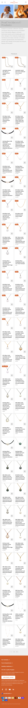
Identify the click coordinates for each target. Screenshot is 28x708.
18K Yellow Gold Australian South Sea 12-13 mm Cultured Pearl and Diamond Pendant (7, 569)
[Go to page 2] (16, 652)
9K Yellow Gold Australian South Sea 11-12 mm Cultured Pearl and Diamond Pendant (7, 334)
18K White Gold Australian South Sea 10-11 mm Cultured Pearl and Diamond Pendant (20, 522)
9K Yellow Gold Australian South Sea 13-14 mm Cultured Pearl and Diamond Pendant (20, 144)
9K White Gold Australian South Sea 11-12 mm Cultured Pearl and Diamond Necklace (7, 169)
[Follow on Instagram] (6, 689)
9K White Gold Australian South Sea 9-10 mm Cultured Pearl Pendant (7, 593)
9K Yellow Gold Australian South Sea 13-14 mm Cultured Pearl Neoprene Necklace (7, 192)
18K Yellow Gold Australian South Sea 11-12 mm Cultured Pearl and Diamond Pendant (20, 240)
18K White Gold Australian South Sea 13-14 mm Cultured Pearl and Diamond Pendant (20, 95)
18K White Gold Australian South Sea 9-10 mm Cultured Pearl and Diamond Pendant (20, 405)
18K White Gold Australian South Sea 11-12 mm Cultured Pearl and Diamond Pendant (20, 642)
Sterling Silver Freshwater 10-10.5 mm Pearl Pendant (20, 262)
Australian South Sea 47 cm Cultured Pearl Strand (20, 72)
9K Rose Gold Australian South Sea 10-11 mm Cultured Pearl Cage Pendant (7, 546)
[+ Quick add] (12, 66)
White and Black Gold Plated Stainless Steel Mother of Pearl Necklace (7, 642)
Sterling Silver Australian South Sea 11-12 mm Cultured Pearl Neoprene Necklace (7, 454)
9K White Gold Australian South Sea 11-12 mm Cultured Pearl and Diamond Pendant (7, 287)
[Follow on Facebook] (2, 689)
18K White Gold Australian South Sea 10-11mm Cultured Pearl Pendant (19, 546)
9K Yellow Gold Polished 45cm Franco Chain (19, 215)
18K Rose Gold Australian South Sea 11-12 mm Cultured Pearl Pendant (19, 593)
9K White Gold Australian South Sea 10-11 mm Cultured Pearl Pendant (7, 216)
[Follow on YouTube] (10, 689)
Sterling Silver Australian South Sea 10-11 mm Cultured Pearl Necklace (7, 95)
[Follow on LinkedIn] (13, 689)
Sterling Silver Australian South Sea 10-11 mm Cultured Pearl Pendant (7, 430)
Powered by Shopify (16, 703)
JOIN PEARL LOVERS (8, 677)
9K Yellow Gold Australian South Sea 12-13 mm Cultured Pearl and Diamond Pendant (7, 358)
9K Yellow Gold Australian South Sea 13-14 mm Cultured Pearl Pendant (7, 240)
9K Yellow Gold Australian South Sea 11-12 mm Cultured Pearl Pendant (7, 119)
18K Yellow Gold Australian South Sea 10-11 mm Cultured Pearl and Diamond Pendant (20, 569)
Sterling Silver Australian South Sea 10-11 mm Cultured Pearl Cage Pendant (7, 263)
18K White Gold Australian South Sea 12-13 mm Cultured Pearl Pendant (7, 381)
